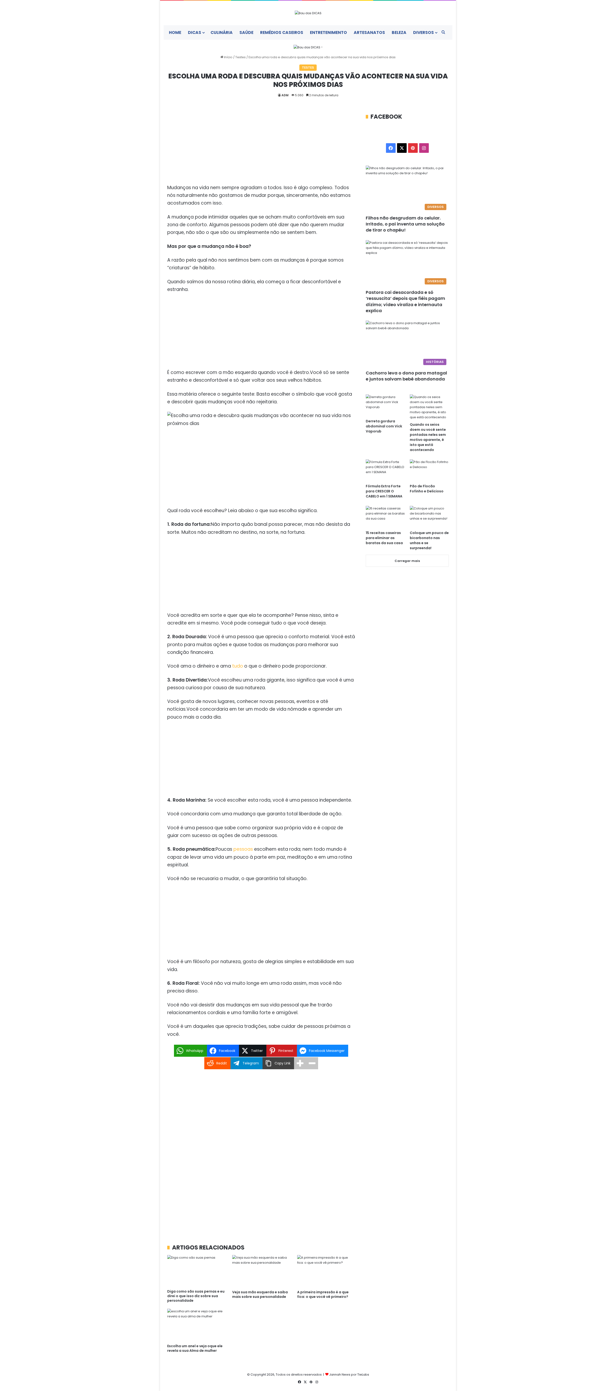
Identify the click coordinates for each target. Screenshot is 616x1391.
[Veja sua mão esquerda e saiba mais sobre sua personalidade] (261, 1271)
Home (175, 32)
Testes (240, 57)
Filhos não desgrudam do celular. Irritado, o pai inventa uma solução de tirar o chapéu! (405, 224)
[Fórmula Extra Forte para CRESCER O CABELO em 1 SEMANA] (385, 470)
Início (227, 57)
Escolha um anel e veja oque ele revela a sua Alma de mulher (195, 1348)
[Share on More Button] (300, 1063)
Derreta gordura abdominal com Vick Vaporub (384, 426)
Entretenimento (328, 32)
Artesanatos (369, 32)
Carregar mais (407, 561)
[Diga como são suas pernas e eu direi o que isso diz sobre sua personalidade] (196, 1271)
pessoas (243, 849)
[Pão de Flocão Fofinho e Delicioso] (429, 470)
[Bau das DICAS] (308, 13)
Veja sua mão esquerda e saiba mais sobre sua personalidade (260, 1294)
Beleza (399, 32)
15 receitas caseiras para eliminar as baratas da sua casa (384, 537)
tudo (237, 666)
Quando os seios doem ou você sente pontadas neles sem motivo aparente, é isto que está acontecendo (428, 437)
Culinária (222, 32)
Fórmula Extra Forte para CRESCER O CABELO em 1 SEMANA (384, 491)
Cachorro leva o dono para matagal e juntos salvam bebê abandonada (406, 376)
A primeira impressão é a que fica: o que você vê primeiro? (323, 1294)
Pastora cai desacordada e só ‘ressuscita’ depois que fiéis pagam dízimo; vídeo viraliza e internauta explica (405, 301)
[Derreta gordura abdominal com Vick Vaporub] (385, 405)
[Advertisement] (261, 148)
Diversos (423, 32)
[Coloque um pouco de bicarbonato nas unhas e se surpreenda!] (429, 517)
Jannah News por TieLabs (349, 1374)
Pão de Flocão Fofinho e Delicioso (426, 489)
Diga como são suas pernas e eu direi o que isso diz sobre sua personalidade (196, 1296)
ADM (285, 95)
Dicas (194, 32)
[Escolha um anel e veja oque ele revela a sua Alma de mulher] (196, 1325)
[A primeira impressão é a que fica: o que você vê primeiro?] (326, 1271)
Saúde (246, 32)
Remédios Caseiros (281, 32)
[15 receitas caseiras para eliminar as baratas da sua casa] (385, 517)
